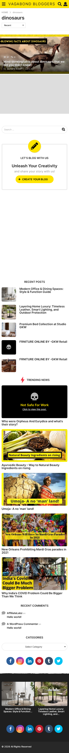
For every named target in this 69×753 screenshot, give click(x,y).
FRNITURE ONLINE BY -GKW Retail (43, 341)
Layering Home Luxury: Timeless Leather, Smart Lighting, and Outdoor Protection (42, 309)
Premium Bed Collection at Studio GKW (42, 325)
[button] (4, 4)
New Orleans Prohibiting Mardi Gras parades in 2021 (34, 551)
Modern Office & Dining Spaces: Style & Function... (18, 710)
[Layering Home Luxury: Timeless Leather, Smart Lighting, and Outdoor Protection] (9, 312)
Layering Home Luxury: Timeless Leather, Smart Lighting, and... (51, 711)
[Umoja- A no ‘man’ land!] (34, 489)
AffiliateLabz (14, 613)
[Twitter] (59, 661)
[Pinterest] (39, 661)
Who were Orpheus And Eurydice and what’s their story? (32, 423)
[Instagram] (20, 661)
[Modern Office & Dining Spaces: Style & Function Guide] (9, 294)
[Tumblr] (49, 661)
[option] (17, 698)
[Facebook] (10, 661)
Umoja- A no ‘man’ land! (18, 508)
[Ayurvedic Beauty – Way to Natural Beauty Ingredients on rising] (34, 445)
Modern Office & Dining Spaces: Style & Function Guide (41, 290)
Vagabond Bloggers (31, 4)
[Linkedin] (30, 661)
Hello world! (14, 616)
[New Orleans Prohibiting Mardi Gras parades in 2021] (34, 530)
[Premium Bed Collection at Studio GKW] (9, 330)
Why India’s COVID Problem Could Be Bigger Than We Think (32, 594)
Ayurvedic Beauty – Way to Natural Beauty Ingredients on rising (30, 466)
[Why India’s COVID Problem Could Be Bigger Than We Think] (34, 573)
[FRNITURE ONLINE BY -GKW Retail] (9, 347)
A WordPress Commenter (22, 624)
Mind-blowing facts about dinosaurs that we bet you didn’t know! (34, 63)
